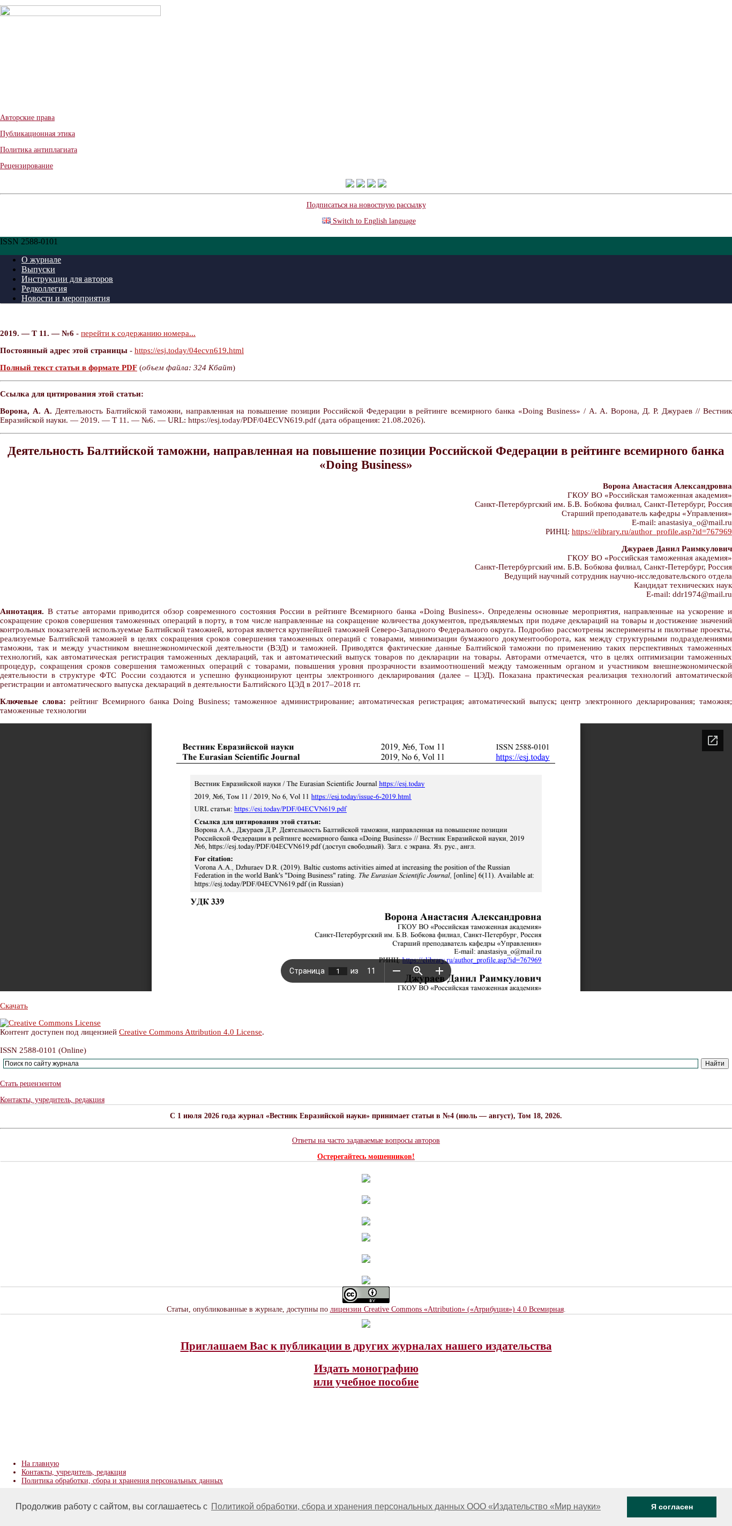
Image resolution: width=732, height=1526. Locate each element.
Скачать (14, 1005)
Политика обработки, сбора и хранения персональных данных (122, 1481)
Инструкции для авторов (67, 278)
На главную (40, 1464)
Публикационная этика (37, 134)
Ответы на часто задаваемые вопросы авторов (366, 1140)
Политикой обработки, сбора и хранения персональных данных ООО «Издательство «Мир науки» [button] (406, 1506)
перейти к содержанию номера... (138, 333)
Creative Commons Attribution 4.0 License (190, 1032)
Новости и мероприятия (65, 298)
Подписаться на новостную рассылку (366, 205)
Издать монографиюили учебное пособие (366, 1375)
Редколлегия (44, 288)
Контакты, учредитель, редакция (52, 1100)
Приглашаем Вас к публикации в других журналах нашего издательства (366, 1346)
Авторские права (27, 118)
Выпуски (38, 269)
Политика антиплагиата (38, 150)
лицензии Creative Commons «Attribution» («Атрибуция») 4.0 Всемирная (447, 1309)
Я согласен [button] (672, 1506)
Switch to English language (373, 221)
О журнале (41, 259)
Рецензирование (26, 166)
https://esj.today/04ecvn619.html (189, 350)
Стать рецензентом (30, 1084)
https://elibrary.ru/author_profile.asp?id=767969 (652, 531)
